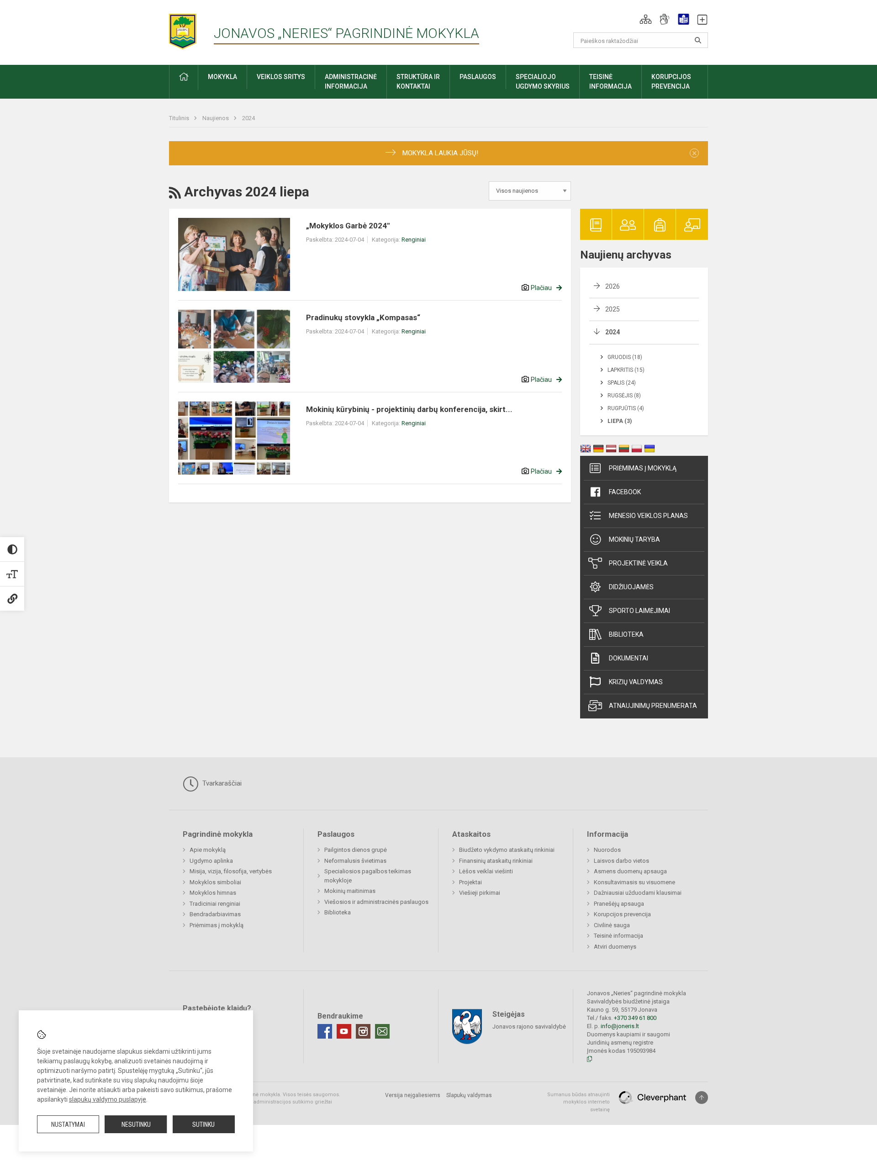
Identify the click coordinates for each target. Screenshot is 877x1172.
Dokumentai (628, 658)
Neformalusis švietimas (355, 860)
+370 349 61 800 (635, 1017)
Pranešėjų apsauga (619, 903)
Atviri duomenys (615, 946)
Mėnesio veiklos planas (648, 515)
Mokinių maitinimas (349, 890)
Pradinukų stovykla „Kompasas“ (363, 317)
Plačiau (541, 287)
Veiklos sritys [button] (281, 76)
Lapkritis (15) (626, 370)
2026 (612, 286)
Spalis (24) (622, 383)
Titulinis (179, 118)
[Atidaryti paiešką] (698, 40)
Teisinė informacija (618, 935)
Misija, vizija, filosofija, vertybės (231, 871)
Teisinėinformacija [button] (610, 81)
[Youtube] (344, 1031)
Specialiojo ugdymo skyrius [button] (543, 81)
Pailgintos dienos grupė (355, 849)
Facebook (625, 492)
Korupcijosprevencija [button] (671, 81)
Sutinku (203, 1124)
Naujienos (216, 118)
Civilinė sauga (612, 925)
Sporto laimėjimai (639, 610)
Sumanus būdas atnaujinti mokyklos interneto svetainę (578, 1102)
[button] (645, 19)
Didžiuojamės (631, 587)
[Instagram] (363, 1031)
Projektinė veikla (638, 563)
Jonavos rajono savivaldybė (529, 1026)
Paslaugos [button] (478, 76)
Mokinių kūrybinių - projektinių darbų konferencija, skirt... (409, 409)
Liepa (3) (620, 421)
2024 (248, 118)
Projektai (470, 882)
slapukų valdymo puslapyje (107, 1099)
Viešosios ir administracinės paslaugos (376, 901)
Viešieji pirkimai (479, 892)
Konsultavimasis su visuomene (634, 882)
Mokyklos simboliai (215, 882)
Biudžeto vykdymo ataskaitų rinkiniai (507, 849)
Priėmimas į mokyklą (642, 468)
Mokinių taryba (634, 539)
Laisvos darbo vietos (621, 860)
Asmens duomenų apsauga (630, 871)
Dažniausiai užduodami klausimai (638, 892)
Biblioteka (626, 634)
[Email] (382, 1031)
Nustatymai (68, 1124)
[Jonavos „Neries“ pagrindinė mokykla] (191, 28)
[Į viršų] (701, 1097)
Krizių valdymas (636, 682)
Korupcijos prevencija (622, 914)
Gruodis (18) (625, 357)
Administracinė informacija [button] (351, 81)
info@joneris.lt (620, 1026)
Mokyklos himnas (213, 892)
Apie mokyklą (208, 849)
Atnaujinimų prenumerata (653, 705)
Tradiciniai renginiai (215, 903)
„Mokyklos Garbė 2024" (348, 225)
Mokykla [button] (222, 76)
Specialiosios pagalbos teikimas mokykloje (367, 876)
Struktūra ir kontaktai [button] (418, 81)
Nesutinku (136, 1124)
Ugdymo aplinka (211, 860)
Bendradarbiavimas (215, 914)
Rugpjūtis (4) (626, 408)
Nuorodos (607, 849)
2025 (612, 309)
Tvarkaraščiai (221, 783)
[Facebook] (324, 1031)
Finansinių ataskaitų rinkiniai (496, 860)
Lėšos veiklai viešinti (486, 871)
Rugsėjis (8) (624, 395)
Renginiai (414, 239)
